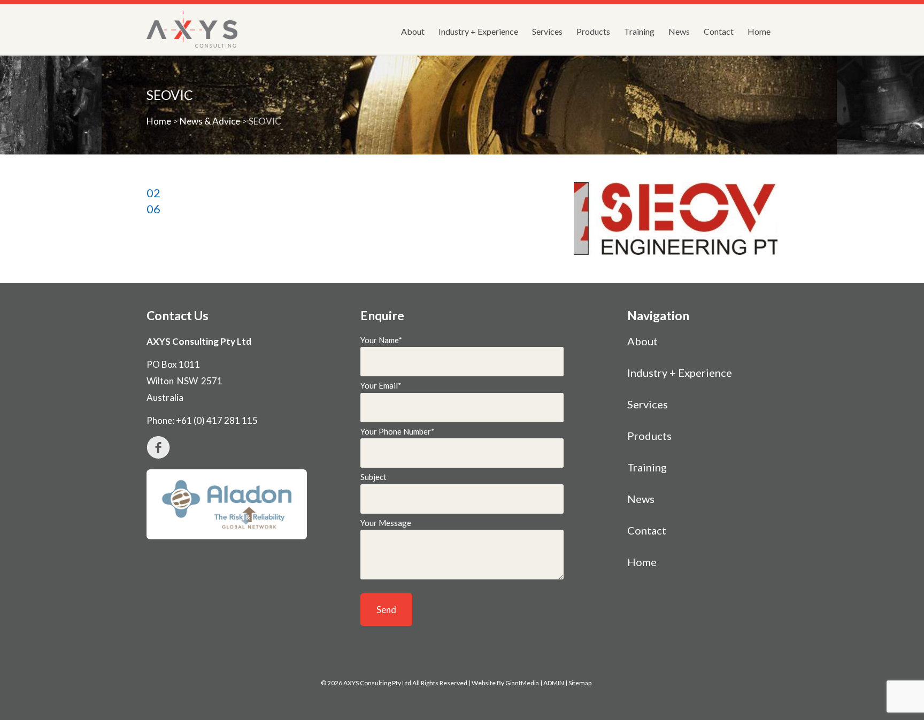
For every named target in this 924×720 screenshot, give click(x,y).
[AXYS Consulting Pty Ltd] (192, 29)
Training (639, 31)
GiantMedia (522, 683)
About (413, 31)
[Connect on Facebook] (248, 447)
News (679, 31)
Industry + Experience (478, 31)
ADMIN (553, 683)
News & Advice (210, 121)
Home (759, 31)
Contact (719, 31)
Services (547, 31)
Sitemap (579, 683)
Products (593, 31)
